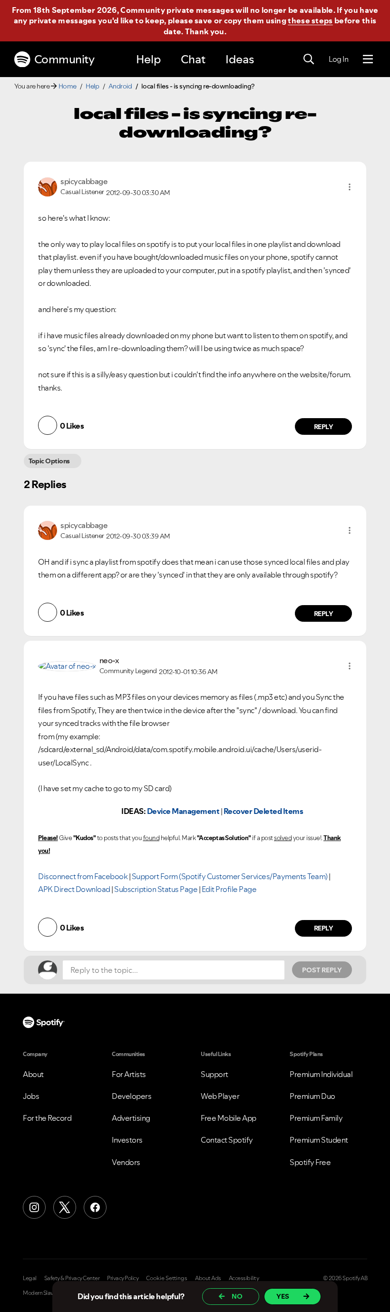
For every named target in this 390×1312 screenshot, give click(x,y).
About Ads (208, 1278)
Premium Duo (312, 1096)
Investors (127, 1140)
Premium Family (316, 1118)
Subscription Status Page (155, 889)
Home (67, 86)
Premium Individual (321, 1074)
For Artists (129, 1074)
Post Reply (322, 970)
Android (120, 86)
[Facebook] (95, 1207)
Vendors (126, 1162)
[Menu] (368, 59)
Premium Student (319, 1140)
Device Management (183, 811)
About (33, 1074)
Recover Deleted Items (263, 811)
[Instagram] (34, 1207)
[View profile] (47, 186)
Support (214, 1074)
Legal (30, 1278)
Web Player (220, 1096)
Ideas (239, 59)
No (237, 1296)
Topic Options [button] (49, 461)
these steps (310, 20)
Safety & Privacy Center (72, 1278)
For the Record (47, 1118)
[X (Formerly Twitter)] (64, 1207)
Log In (338, 59)
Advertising (131, 1118)
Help (148, 59)
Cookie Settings (166, 1278)
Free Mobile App (228, 1118)
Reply (323, 426)
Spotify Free (310, 1162)
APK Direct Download (74, 889)
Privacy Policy (122, 1278)
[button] (349, 187)
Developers (131, 1096)
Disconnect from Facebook (82, 876)
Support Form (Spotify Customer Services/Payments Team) (230, 876)
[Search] (309, 59)
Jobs (31, 1096)
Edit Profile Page (229, 889)
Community (64, 59)
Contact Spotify (227, 1140)
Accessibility (244, 1278)
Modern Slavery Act (46, 1293)
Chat (193, 59)
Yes (282, 1296)
